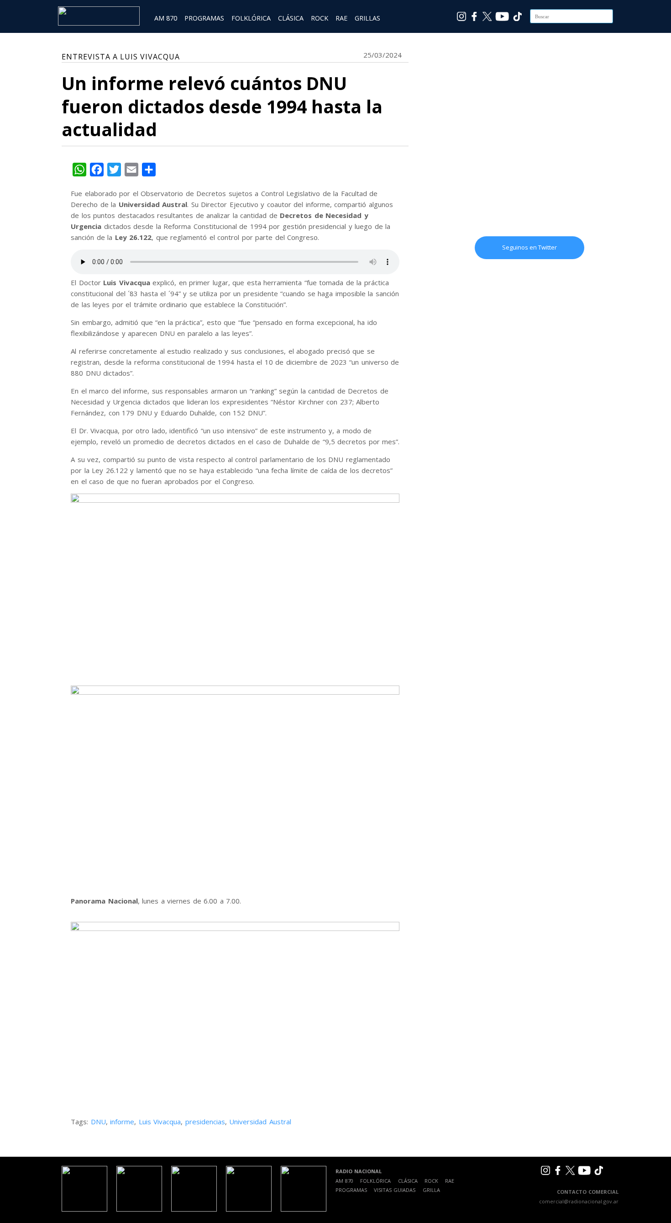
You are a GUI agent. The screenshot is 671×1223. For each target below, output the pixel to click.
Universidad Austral (260, 1121)
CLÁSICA (291, 18)
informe (122, 1121)
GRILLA (431, 1189)
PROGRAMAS (204, 18)
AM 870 (165, 18)
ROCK (319, 18)
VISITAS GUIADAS (394, 1189)
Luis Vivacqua (160, 1121)
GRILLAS (367, 18)
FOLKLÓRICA (251, 18)
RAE (341, 18)
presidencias (205, 1121)
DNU (98, 1121)
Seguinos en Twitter (529, 247)
